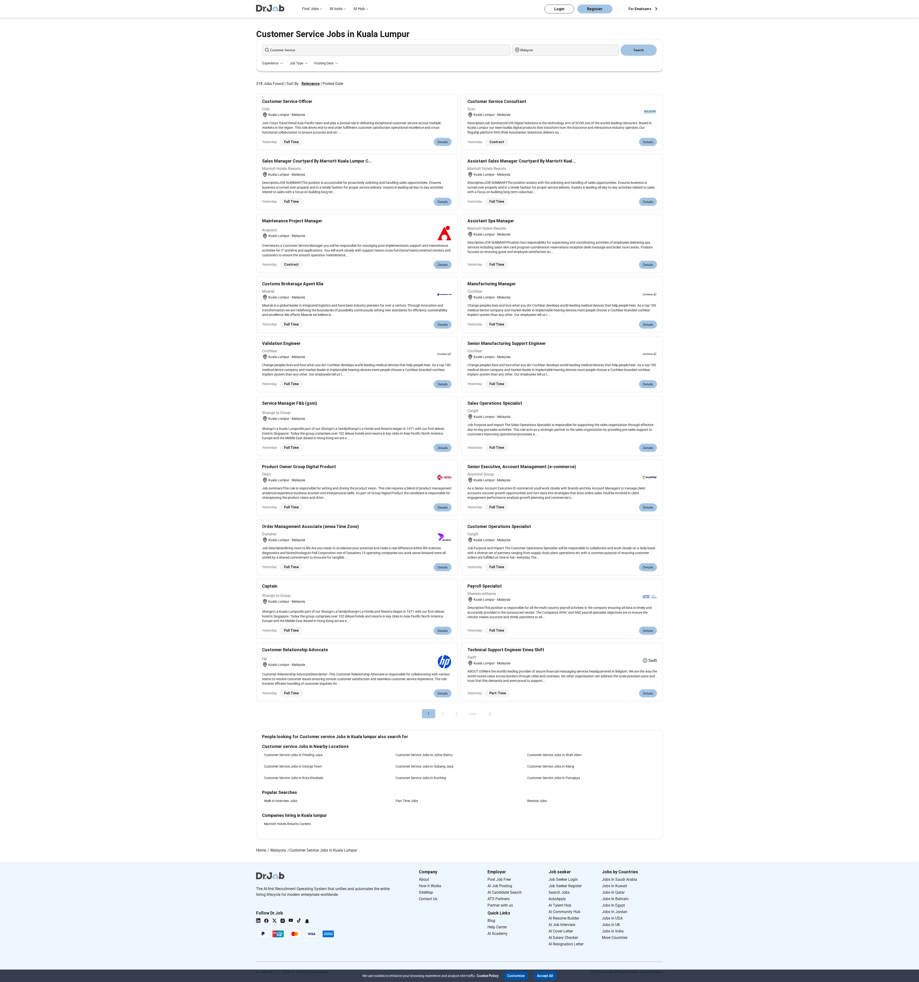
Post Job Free (499, 879)
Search (638, 50)
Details (442, 142)
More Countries (615, 937)
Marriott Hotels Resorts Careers (287, 824)
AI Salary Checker (563, 937)
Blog (491, 920)
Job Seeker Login (563, 879)
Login (559, 9)
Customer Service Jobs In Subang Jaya (425, 766)
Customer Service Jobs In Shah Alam (554, 755)
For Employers (639, 9)
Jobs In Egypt (613, 905)
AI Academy (498, 933)
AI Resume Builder (564, 918)
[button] (515, 975)
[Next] (489, 713)
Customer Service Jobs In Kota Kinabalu (293, 778)
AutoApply (557, 899)
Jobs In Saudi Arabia (619, 879)
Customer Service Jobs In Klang (550, 766)
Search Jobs (559, 892)
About (424, 879)
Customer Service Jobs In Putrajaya (553, 778)
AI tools (336, 8)
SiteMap (426, 892)
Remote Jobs (537, 801)
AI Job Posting (500, 886)
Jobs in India (613, 931)
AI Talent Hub (560, 905)
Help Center (497, 927)
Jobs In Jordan (614, 911)
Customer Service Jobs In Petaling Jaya (293, 755)
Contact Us (428, 899)
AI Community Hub (564, 911)
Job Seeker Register (565, 886)
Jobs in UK (611, 924)
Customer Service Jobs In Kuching (421, 778)
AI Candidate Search (505, 892)
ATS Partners (499, 899)
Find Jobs (310, 8)
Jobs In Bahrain (615, 899)
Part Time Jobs (407, 801)
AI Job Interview (562, 924)
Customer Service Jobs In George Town (293, 766)
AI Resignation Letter (566, 944)
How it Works (430, 886)
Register (595, 9)
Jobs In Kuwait (614, 886)
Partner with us (500, 905)
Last (472, 714)
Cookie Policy (487, 976)
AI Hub (359, 8)
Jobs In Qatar (613, 892)
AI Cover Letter (561, 931)
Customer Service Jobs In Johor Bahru (424, 755)
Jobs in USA (612, 918)
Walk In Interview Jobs (280, 801)
